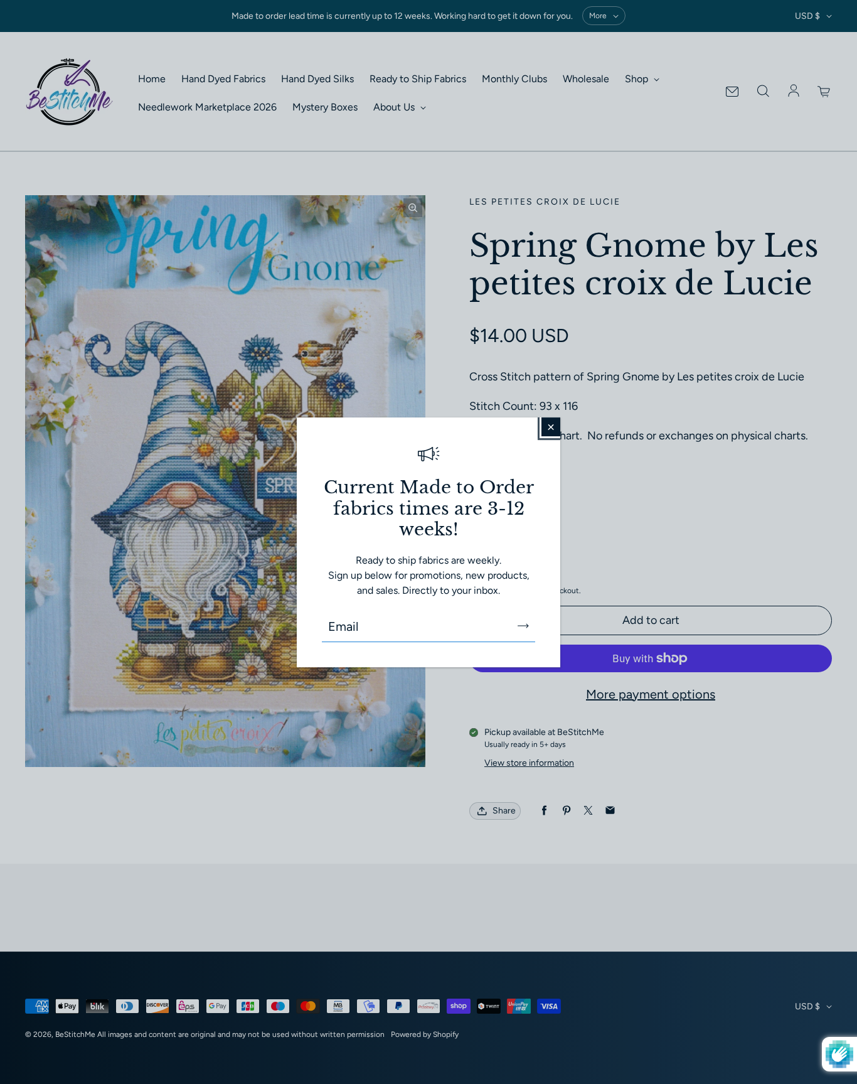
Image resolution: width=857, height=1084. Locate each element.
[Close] (550, 426)
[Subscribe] (523, 625)
